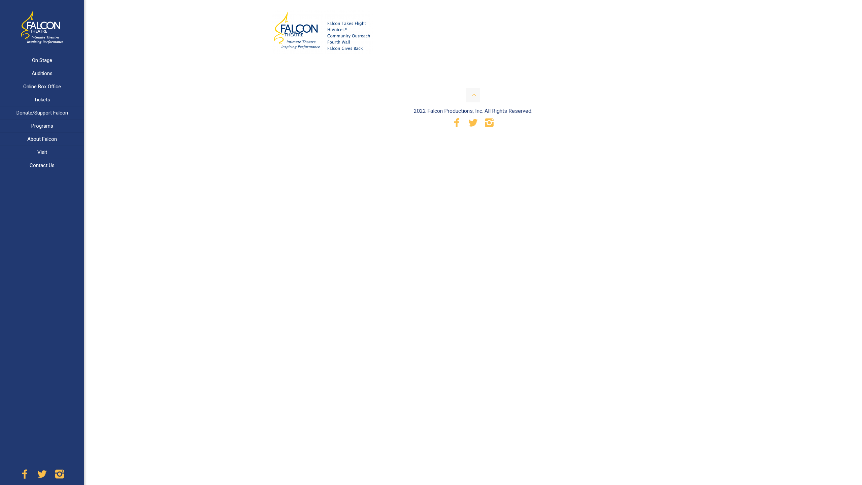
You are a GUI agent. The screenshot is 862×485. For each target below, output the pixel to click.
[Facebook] (25, 476)
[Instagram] (60, 476)
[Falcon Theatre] (42, 27)
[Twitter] (42, 476)
